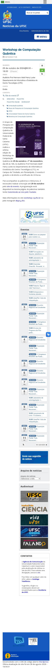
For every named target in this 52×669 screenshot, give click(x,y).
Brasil (7, 2)
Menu (43, 36)
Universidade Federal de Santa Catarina (21, 114)
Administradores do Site (40, 31)
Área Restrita (24, 31)
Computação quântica (15, 105)
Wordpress (43, 662)
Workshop (26, 102)
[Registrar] (42, 70)
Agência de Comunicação (33, 562)
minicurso (11, 99)
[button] (42, 74)
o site (38, 572)
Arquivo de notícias (28, 476)
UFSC (10, 111)
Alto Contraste (24, 7)
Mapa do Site (36, 7)
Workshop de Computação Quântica (22, 51)
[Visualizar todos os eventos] (42, 65)
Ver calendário (41, 445)
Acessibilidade (12, 7)
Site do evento (11, 95)
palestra (20, 99)
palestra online (13, 102)
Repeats (14, 71)
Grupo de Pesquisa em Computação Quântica (23, 108)
